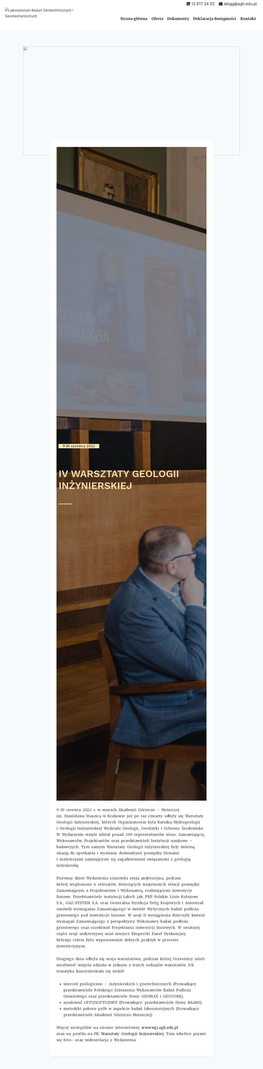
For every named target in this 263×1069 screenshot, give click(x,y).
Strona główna (133, 18)
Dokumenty (178, 18)
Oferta (157, 18)
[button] (79, 446)
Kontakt (248, 18)
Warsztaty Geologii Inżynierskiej (132, 1034)
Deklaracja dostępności (214, 18)
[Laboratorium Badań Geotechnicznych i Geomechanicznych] (46, 19)
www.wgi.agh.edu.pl (160, 1027)
